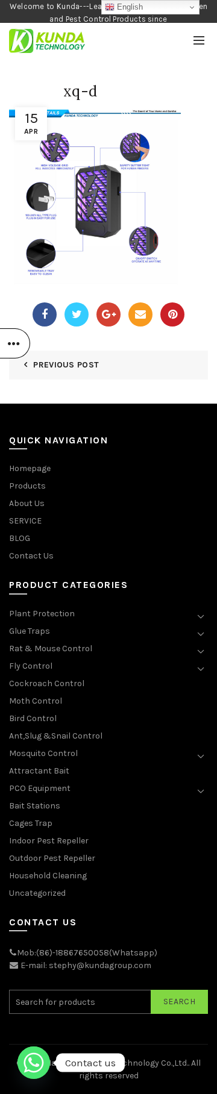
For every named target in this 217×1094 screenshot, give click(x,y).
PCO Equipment (40, 788)
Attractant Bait (39, 771)
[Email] (140, 314)
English (129, 6)
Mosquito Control (43, 753)
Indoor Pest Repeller (49, 841)
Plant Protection (42, 613)
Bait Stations (34, 806)
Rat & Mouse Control (50, 648)
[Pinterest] (172, 314)
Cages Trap (30, 823)
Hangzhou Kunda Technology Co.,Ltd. (117, 1063)
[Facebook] (45, 314)
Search (179, 1001)
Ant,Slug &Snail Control (55, 736)
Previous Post (66, 365)
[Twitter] (76, 314)
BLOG (19, 538)
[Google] (108, 314)
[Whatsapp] (33, 1062)
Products (27, 486)
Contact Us (31, 556)
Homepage (30, 468)
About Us (27, 503)
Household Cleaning (48, 876)
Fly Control (30, 666)
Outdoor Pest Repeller (52, 858)
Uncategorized (37, 893)
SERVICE (25, 521)
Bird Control (33, 718)
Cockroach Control (46, 683)
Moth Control (35, 701)
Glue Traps (29, 631)
